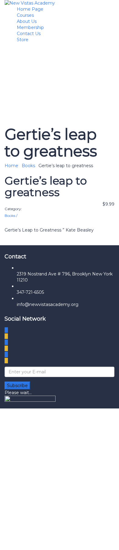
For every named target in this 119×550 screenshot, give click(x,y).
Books (28, 165)
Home (11, 165)
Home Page (30, 9)
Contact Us (29, 33)
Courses (25, 15)
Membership (30, 27)
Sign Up (38, 541)
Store (22, 39)
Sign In (54, 541)
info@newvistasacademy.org (47, 304)
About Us (27, 21)
